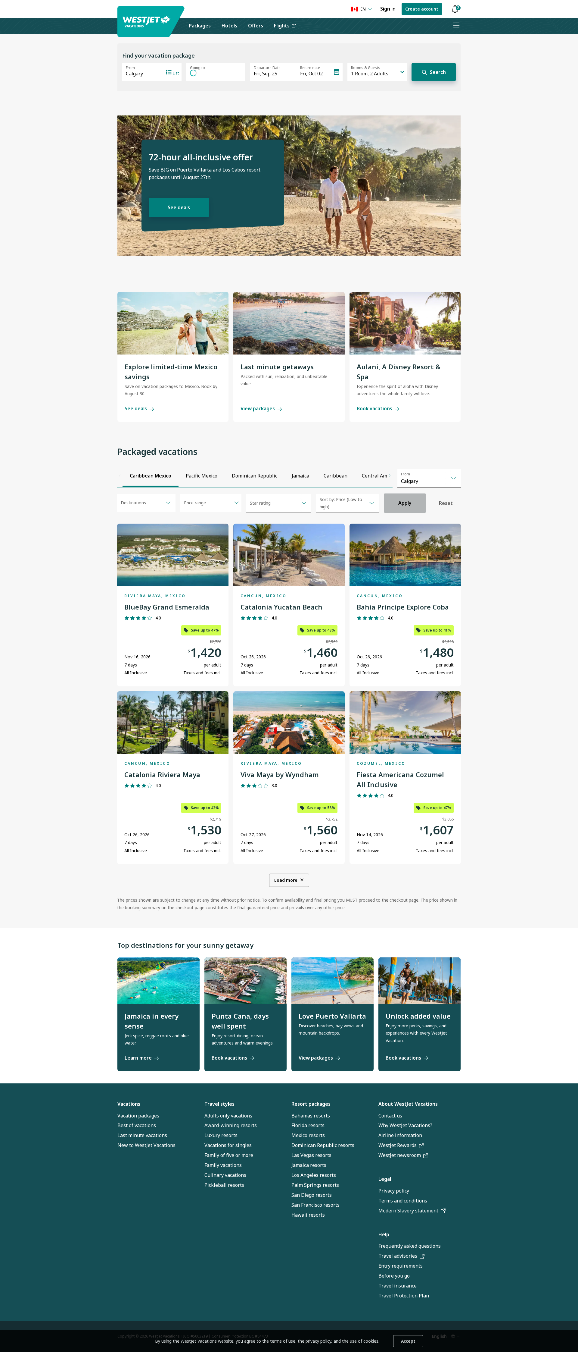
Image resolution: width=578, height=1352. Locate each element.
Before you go (394, 1275)
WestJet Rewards (397, 1145)
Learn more (138, 1057)
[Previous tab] (120, 476)
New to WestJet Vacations (146, 1145)
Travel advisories (397, 1256)
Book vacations (374, 408)
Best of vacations (136, 1125)
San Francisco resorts (315, 1205)
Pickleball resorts (224, 1185)
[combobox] (429, 478)
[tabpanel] (289, 702)
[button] (455, 9)
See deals (179, 207)
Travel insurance (397, 1285)
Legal (384, 1179)
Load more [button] (285, 880)
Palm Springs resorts (315, 1185)
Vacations (128, 1104)
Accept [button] (408, 1341)
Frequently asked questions (409, 1246)
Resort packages (311, 1104)
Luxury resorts (221, 1135)
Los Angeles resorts (313, 1175)
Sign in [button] (388, 8)
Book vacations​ (403, 1057)
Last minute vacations (142, 1135)
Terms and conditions (402, 1200)
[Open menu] (456, 25)
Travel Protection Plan (403, 1295)
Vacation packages (138, 1115)
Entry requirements (400, 1265)
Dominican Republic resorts (322, 1145)
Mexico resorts (308, 1135)
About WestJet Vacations (408, 1104)
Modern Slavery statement (408, 1210)
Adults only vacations (228, 1115)
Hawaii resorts (308, 1215)
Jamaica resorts (308, 1165)
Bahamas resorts (310, 1115)
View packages (258, 408)
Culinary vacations (225, 1175)
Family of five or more (228, 1155)
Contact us (390, 1115)
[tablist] (255, 476)
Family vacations (223, 1165)
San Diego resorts (311, 1195)
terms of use (282, 1341)
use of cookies (364, 1341)
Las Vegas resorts (311, 1155)
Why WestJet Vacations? (405, 1125)
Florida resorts (308, 1125)
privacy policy (318, 1341)
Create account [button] (421, 9)
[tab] (151, 476)
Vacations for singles (228, 1145)
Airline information (400, 1135)
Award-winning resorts (230, 1125)
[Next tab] (390, 476)
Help (383, 1234)
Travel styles (219, 1104)
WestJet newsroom (399, 1155)
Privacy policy (393, 1190)
